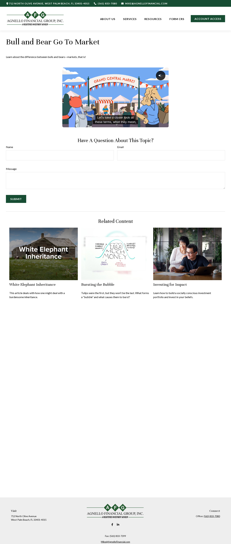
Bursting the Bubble (97, 284)
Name (9, 147)
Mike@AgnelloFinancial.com (146, 3)
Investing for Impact (170, 284)
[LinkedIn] (118, 524)
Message (11, 168)
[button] (108, 18)
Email (120, 147)
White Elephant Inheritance (32, 284)
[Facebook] (112, 524)
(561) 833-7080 (107, 3)
